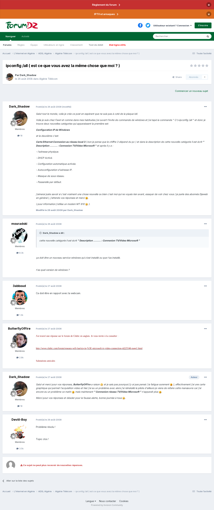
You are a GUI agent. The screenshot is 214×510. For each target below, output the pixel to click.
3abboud (19, 286)
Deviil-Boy (19, 419)
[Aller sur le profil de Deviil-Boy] (19, 431)
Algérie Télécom (48, 78)
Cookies (123, 501)
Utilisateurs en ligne (54, 45)
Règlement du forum (104, 4)
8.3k (21, 252)
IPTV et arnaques (104, 14)
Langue (90, 501)
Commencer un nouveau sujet (191, 91)
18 (21, 135)
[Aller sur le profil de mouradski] (19, 235)
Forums (7, 45)
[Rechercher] (207, 36)
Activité (25, 36)
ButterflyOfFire (19, 328)
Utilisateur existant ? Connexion (171, 25)
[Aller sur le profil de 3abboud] (19, 297)
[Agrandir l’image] (86, 197)
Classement (76, 45)
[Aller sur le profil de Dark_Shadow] (9, 77)
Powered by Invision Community (107, 505)
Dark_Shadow (28, 75)
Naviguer (11, 36)
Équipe (34, 45)
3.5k (21, 448)
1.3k (21, 315)
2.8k (21, 357)
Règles (21, 45)
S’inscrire (203, 25)
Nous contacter (107, 501)
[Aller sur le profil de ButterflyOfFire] (19, 340)
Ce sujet (195, 36)
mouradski (19, 223)
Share (178, 77)
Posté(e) (49, 106)
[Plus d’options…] (205, 107)
